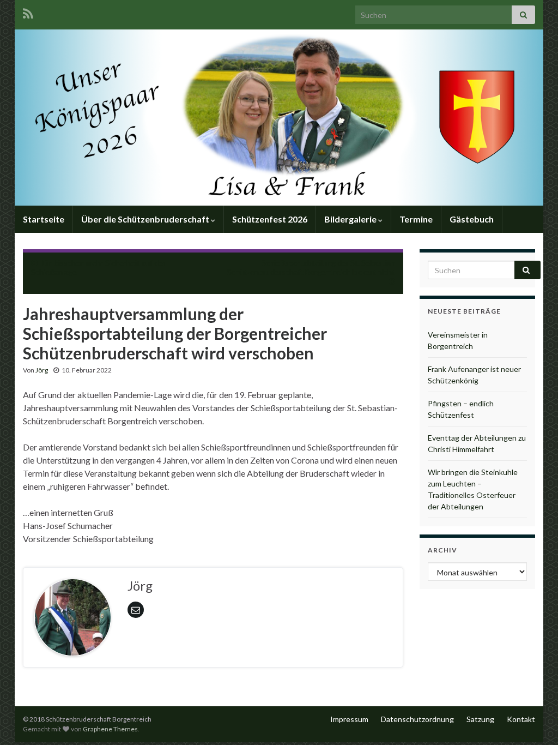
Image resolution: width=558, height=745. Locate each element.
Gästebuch (472, 219)
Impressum (349, 719)
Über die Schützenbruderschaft (146, 219)
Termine (416, 219)
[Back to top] (533, 720)
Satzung (480, 719)
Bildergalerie (351, 219)
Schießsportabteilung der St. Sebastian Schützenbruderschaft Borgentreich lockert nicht (311, 267)
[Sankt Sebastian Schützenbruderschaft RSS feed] (28, 12)
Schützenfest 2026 (269, 219)
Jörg (41, 370)
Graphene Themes (110, 729)
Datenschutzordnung (417, 719)
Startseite (43, 219)
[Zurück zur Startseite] (279, 117)
